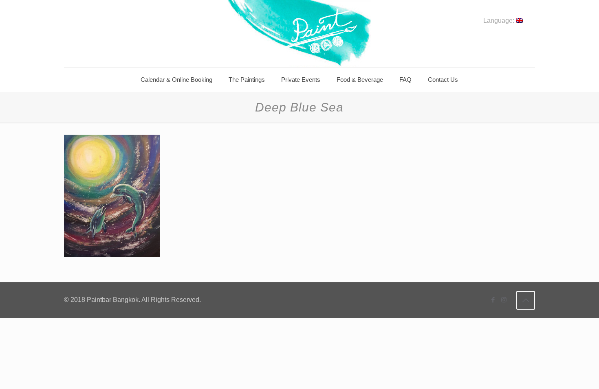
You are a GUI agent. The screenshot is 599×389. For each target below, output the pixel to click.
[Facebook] (493, 299)
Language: (499, 20)
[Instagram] (504, 299)
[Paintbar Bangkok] (299, 33)
